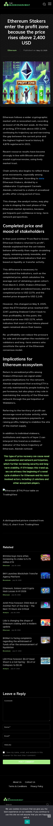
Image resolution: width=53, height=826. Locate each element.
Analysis (6, 612)
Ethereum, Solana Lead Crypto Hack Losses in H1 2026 (18, 590)
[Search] (47, 804)
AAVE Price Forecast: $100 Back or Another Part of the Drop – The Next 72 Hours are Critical (20, 606)
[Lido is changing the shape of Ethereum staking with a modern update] (45, 622)
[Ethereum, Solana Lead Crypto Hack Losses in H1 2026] (45, 590)
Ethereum (12, 50)
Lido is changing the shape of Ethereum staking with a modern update (19, 623)
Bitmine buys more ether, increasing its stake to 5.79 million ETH (17, 559)
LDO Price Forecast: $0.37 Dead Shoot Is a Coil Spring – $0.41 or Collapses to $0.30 (19, 662)
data (41, 178)
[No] (49, 816)
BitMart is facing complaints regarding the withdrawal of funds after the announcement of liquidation (20, 643)
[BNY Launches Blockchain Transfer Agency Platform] (45, 575)
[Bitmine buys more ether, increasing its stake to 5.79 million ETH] (45, 558)
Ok (27, 822)
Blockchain (7, 580)
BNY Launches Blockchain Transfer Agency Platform (20, 575)
